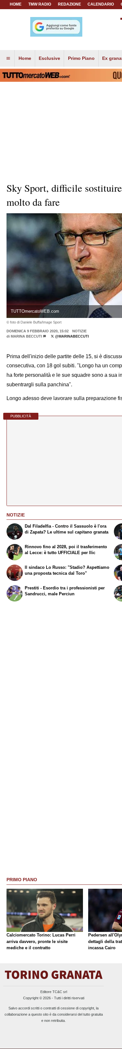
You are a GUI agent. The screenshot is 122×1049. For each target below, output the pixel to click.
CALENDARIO (101, 4)
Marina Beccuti (26, 336)
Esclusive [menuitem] (49, 58)
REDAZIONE (69, 4)
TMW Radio (39, 4)
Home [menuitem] (25, 58)
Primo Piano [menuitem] (81, 58)
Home (15, 4)
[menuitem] (8, 58)
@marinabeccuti (71, 336)
